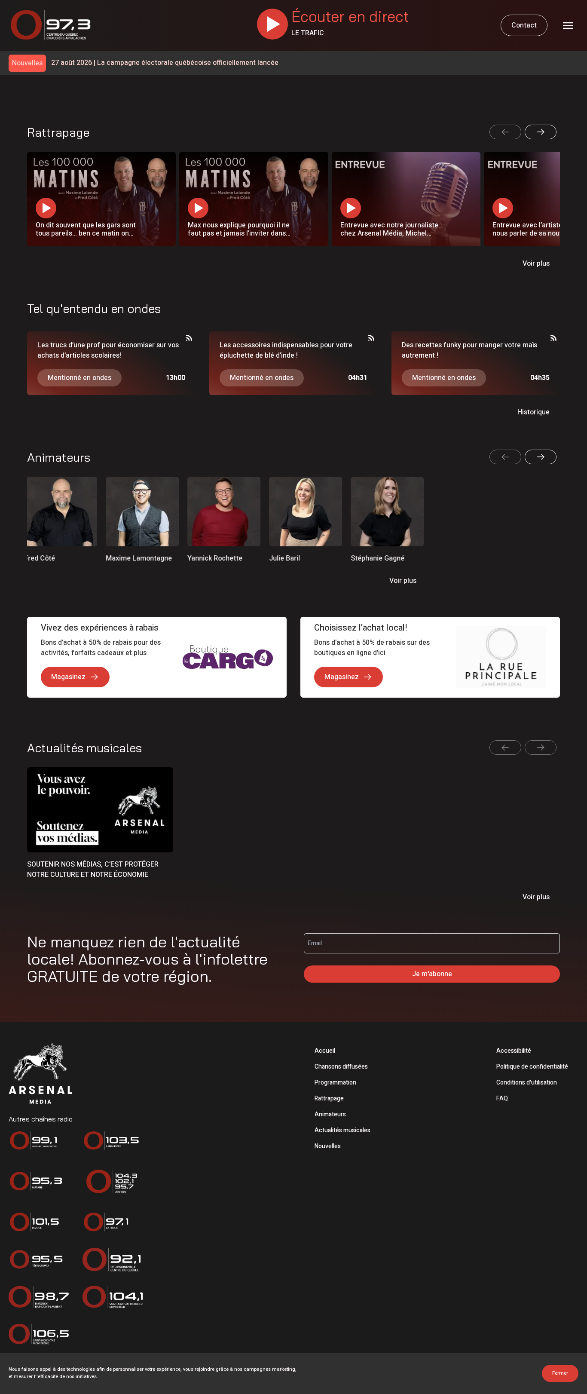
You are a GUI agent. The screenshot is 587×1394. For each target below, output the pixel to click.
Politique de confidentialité (532, 1066)
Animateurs (330, 1114)
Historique (533, 412)
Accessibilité (513, 1050)
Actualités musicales (342, 1130)
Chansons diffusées (341, 1066)
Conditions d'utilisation (526, 1082)
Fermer (560, 1373)
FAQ (502, 1098)
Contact (524, 25)
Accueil (325, 1050)
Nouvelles (328, 1146)
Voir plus (536, 263)
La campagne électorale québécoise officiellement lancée (164, 63)
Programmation (335, 1082)
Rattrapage (329, 1098)
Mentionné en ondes (79, 378)
